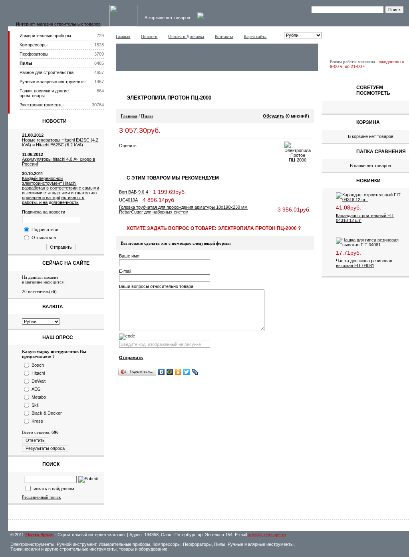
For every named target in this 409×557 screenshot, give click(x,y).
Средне (159, 146)
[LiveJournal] (195, 372)
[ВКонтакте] (161, 372)
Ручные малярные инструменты (52, 81)
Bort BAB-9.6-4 (133, 192)
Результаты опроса (45, 448)
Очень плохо (143, 146)
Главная (123, 36)
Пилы (26, 63)
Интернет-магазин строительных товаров (58, 24)
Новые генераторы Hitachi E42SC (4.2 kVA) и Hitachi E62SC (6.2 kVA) (60, 142)
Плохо (151, 146)
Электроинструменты (42, 104)
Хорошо (167, 146)
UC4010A (128, 200)
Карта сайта (255, 36)
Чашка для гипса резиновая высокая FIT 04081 (364, 263)
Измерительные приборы (45, 35)
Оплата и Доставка (186, 36)
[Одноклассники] (178, 372)
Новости (149, 36)
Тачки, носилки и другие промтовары (44, 93)
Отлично (175, 146)
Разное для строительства (46, 72)
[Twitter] (187, 372)
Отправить (61, 247)
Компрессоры (34, 44)
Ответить (35, 440)
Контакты (224, 36)
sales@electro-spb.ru (267, 534)
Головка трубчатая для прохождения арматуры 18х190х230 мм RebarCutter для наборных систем (183, 209)
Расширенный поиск (41, 497)
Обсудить (273, 116)
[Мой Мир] (170, 372)
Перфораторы (34, 54)
